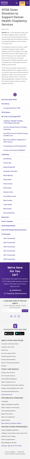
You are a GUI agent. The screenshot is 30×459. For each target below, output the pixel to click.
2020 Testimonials (9, 259)
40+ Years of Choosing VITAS (11, 116)
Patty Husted (7, 184)
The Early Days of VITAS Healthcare (14, 146)
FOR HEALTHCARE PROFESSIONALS (14, 427)
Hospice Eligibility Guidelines (10, 430)
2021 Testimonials (9, 255)
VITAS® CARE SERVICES (10, 369)
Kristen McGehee (9, 213)
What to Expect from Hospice (10, 407)
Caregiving (4, 401)
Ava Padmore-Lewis (9, 196)
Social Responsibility (8, 226)
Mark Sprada (7, 209)
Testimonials (6, 234)
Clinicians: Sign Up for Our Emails (11, 445)
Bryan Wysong (8, 175)
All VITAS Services (6, 394)
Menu (27, 3)
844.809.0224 (16, 290)
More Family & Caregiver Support (11, 423)
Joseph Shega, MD (9, 167)
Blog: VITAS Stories (7, 414)
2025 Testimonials (9, 238)
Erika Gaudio (7, 188)
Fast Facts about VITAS (9, 99)
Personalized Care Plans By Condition (12, 385)
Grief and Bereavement (8, 411)
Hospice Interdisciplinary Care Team (12, 388)
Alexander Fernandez (10, 171)
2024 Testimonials (9, 242)
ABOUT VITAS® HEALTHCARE (12, 340)
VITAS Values (6, 112)
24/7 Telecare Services (8, 376)
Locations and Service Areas (9, 344)
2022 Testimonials (9, 251)
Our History (5, 104)
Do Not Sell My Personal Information (15, 454)
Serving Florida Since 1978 (11, 108)
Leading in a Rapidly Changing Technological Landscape (12, 122)
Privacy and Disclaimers (8, 359)
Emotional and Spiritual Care (10, 391)
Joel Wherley (7, 159)
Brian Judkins (7, 179)
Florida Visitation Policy (8, 356)
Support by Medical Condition (10, 404)
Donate (3, 366)
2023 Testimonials (9, 247)
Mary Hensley (7, 200)
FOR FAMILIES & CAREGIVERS (12, 398)
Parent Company (7, 221)
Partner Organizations (8, 439)
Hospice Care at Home (8, 372)
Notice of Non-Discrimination (10, 362)
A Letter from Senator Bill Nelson (14, 150)
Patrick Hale (7, 163)
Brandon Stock (8, 192)
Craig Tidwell (7, 204)
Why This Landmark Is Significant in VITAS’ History (14, 141)
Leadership (5, 154)
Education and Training (8, 436)
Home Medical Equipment (9, 379)
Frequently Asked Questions (16, 293)
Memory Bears (5, 420)
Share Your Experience (8, 417)
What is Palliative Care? (8, 382)
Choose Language (10, 452)
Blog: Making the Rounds (8, 442)
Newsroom (5, 217)
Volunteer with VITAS (7, 347)
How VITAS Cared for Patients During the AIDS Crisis (15, 134)
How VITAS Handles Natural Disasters (14, 230)
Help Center (20, 452)
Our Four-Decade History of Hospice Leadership (15, 128)
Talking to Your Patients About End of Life (14, 433)
